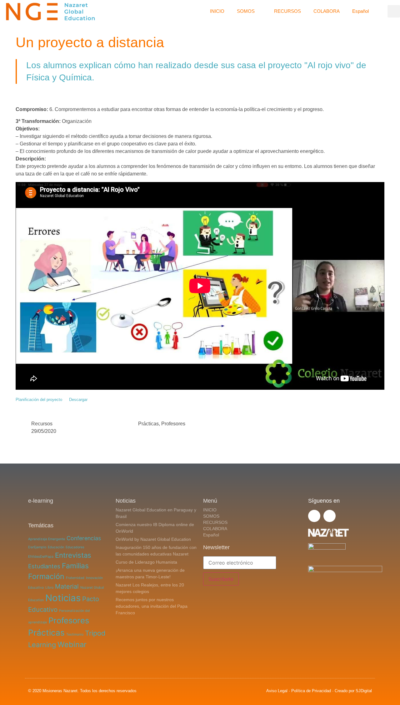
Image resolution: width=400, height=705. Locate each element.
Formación (46, 576)
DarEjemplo (37, 547)
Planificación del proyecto (39, 399)
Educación (56, 547)
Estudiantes (44, 566)
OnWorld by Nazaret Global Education (153, 539)
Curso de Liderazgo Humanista (146, 562)
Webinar (72, 644)
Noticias (63, 597)
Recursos (41, 423)
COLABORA (326, 11)
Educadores (75, 547)
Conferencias (84, 538)
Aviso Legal (277, 690)
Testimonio (74, 634)
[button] (394, 11)
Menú (210, 501)
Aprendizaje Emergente (46, 539)
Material (67, 586)
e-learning (40, 501)
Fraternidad (75, 578)
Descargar (78, 399)
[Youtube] (329, 516)
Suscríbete (220, 579)
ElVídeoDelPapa (40, 557)
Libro (49, 588)
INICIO (217, 11)
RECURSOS (287, 11)
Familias (75, 565)
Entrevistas (73, 555)
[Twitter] (314, 516)
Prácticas (148, 423)
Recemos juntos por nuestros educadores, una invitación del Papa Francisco (152, 606)
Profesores (173, 423)
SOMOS (246, 11)
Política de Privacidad (311, 690)
